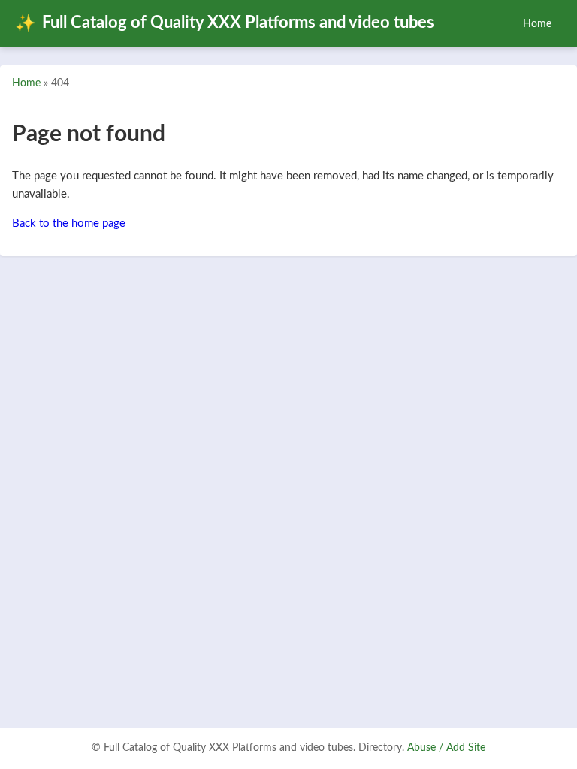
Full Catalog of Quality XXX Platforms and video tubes (224, 23)
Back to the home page (68, 223)
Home (537, 23)
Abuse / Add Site (446, 748)
